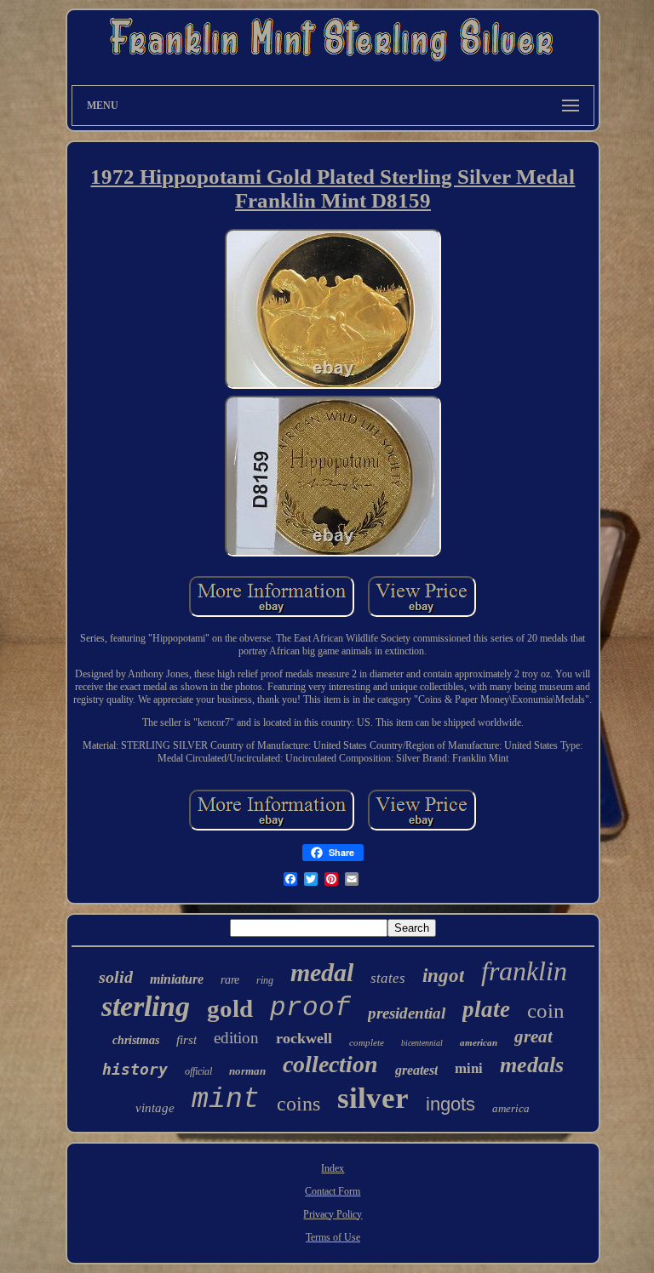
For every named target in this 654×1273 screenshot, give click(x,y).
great (533, 1036)
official (198, 1071)
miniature (177, 979)
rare (230, 979)
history (135, 1069)
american (478, 1042)
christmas (135, 1040)
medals (532, 1065)
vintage (155, 1108)
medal (321, 972)
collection (330, 1064)
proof (310, 1008)
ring (264, 980)
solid (116, 977)
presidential (406, 1013)
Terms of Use (333, 1237)
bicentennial (422, 1043)
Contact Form (332, 1191)
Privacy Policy (332, 1214)
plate (486, 1009)
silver (373, 1098)
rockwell (304, 1038)
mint (226, 1100)
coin (546, 1010)
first (186, 1040)
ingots (450, 1104)
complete (366, 1042)
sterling (145, 1006)
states (387, 978)
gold (230, 1008)
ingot (443, 975)
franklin (524, 971)
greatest (416, 1070)
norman (247, 1071)
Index (332, 1168)
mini (469, 1067)
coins (298, 1104)
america (511, 1108)
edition (236, 1038)
